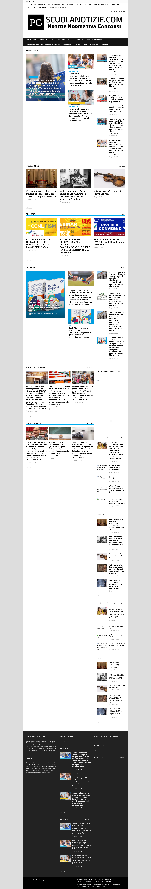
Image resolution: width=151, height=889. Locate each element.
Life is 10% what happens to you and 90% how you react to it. (116, 489)
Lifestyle (99, 746)
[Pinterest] (119, 11)
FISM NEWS (41, 4)
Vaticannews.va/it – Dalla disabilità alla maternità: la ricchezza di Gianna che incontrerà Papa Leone (73, 195)
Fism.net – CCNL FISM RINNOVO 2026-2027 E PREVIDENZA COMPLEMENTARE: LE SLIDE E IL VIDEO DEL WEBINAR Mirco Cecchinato (75, 246)
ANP (31, 296)
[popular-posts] (100, 437)
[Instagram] (122, 11)
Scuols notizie (67, 737)
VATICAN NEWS (32, 166)
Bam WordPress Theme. (35, 764)
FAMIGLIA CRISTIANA (53, 4)
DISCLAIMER (31, 7)
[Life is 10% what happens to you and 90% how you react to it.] (102, 486)
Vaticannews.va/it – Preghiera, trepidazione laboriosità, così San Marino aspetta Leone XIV (41, 194)
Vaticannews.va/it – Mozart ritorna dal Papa (107, 192)
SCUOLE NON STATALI (116, 4)
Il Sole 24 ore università (106, 737)
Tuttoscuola (34, 77)
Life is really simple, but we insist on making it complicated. (117, 501)
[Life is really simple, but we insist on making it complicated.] (102, 499)
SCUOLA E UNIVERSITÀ (69, 4)
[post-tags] (121, 437)
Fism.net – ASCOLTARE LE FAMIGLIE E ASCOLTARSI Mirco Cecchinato (109, 242)
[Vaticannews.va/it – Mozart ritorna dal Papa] (102, 553)
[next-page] (30, 207)
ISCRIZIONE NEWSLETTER (58, 7)
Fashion (64, 748)
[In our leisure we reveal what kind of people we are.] (102, 465)
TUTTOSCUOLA (31, 4)
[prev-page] (27, 207)
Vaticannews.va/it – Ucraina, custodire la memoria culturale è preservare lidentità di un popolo (116, 569)
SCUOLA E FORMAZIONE (84, 4)
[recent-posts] (107, 437)
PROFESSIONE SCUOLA (101, 4)
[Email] (124, 11)
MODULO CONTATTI (42, 7)
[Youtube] (114, 11)
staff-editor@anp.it (38, 313)
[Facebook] (112, 11)
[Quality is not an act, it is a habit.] (102, 477)
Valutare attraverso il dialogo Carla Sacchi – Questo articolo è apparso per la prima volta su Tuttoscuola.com (116, 83)
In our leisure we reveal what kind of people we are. (115, 468)
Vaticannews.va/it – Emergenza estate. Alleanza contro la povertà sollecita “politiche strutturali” (116, 584)
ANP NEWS (30, 267)
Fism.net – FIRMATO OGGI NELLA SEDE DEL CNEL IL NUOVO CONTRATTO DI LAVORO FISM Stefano (39, 243)
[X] (117, 11)
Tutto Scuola (32, 51)
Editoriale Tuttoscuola (39, 97)
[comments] (114, 437)
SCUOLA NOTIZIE (33, 423)
